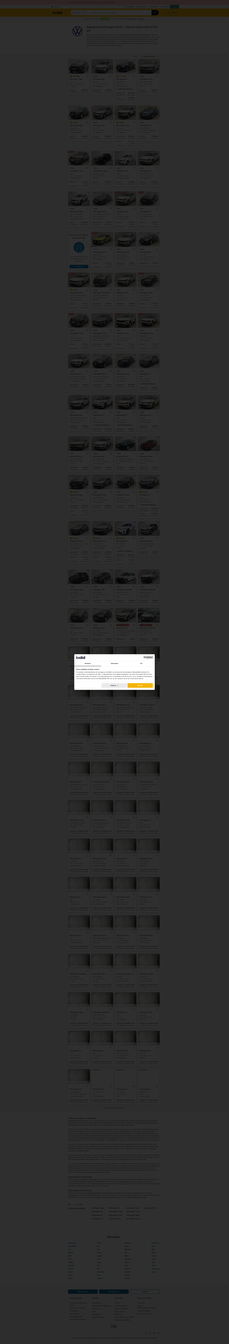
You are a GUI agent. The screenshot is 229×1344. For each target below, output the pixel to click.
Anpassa (113, 685)
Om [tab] (141, 663)
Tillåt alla (140, 685)
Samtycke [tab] (88, 663)
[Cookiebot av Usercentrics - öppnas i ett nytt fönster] (145, 657)
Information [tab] (114, 663)
